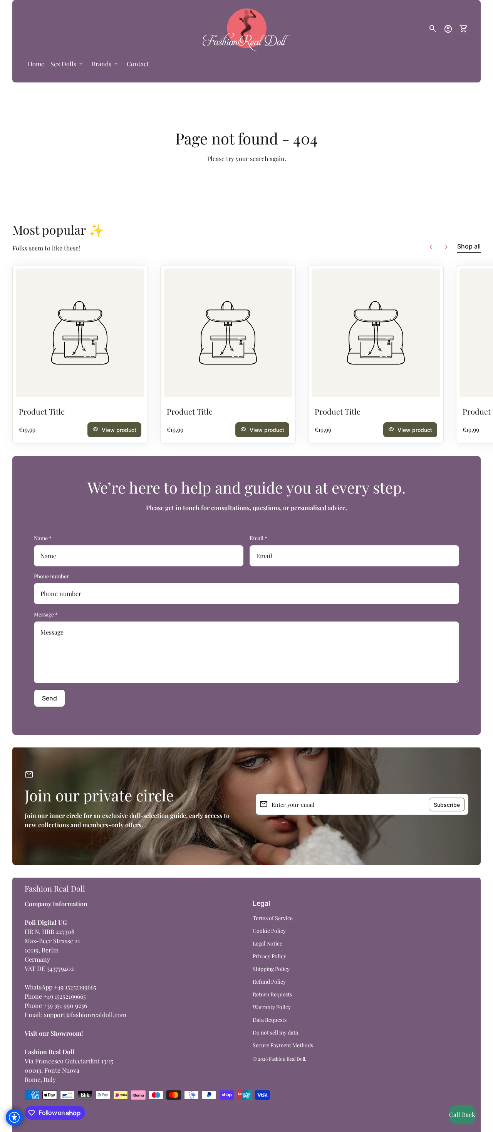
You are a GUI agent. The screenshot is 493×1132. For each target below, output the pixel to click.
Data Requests (270, 1019)
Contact (138, 64)
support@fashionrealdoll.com (85, 1015)
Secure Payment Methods (283, 1045)
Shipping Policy (271, 968)
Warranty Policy (272, 1007)
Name (43, 538)
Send (49, 698)
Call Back (462, 1114)
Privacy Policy (269, 956)
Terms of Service (273, 918)
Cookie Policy (269, 930)
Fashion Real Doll (55, 888)
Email (258, 538)
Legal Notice (267, 943)
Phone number (51, 576)
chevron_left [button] (431, 247)
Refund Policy (269, 981)
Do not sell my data (275, 1032)
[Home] (246, 28)
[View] (80, 333)
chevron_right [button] (446, 247)
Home (36, 64)
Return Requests (272, 994)
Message (46, 614)
